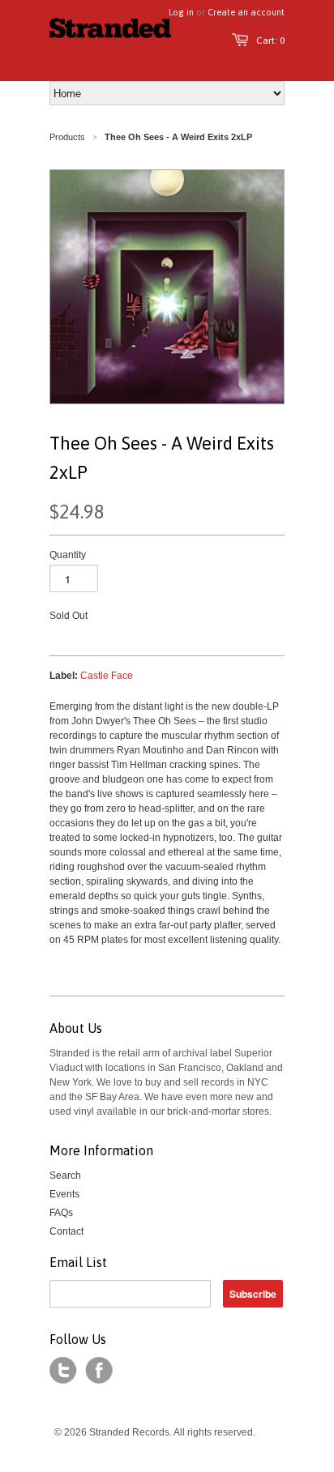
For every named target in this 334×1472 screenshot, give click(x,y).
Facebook (99, 1371)
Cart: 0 (270, 40)
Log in (181, 12)
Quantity (67, 555)
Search (65, 1175)
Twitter (63, 1371)
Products (67, 137)
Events (64, 1194)
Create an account (246, 12)
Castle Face (106, 675)
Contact (66, 1231)
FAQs (61, 1212)
